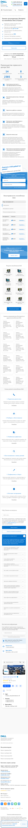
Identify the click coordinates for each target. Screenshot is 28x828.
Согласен (24, 824)
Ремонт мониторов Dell (6, 755)
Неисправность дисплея (6, 220)
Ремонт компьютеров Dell (7, 758)
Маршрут (8, 685)
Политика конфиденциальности (14, 814)
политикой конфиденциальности (19, 187)
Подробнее (14, 405)
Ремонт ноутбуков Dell (6, 753)
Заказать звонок (14, 255)
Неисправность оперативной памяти (7, 234)
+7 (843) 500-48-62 (17, 2)
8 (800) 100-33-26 (5, 775)
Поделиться (2, 804)
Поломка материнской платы (6, 229)
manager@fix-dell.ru (6, 781)
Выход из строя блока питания (6, 225)
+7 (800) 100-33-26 (17, 4)
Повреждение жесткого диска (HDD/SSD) (6, 239)
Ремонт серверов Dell (6, 750)
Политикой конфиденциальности (14, 636)
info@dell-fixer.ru (5, 778)
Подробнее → (22, 220)
